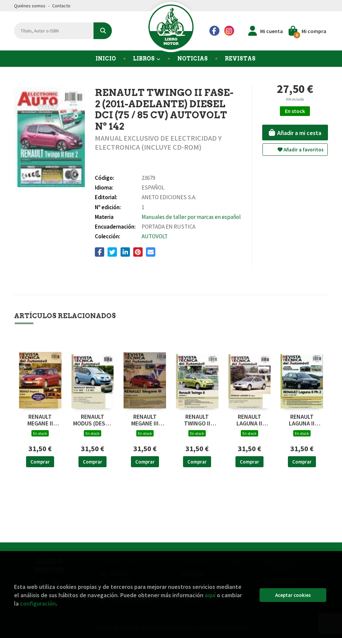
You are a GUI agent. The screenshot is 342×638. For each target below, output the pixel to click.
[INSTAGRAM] (229, 31)
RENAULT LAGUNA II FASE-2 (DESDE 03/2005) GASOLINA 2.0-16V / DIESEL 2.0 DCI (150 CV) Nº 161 (249, 420)
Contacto (61, 6)
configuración (38, 603)
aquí (210, 595)
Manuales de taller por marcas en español (191, 217)
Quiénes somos (29, 6)
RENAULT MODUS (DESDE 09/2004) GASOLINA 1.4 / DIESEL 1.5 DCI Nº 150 (92, 420)
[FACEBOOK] (214, 31)
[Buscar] (103, 30)
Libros (144, 58)
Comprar (40, 462)
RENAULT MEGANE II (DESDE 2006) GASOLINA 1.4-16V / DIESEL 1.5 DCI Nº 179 (40, 420)
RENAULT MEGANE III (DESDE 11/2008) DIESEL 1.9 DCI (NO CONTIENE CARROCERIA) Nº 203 (145, 420)
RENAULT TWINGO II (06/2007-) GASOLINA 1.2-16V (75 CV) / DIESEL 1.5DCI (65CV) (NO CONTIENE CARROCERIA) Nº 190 (197, 420)
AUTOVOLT (155, 236)
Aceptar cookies (293, 595)
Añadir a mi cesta (298, 133)
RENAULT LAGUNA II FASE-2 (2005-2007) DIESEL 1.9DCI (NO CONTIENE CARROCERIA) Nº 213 (302, 420)
